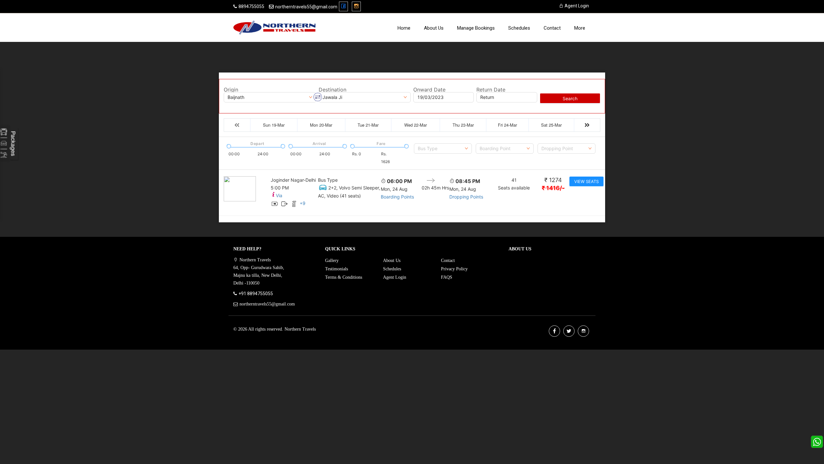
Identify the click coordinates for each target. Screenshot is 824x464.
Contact (552, 28)
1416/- (553, 188)
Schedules (519, 28)
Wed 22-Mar (415, 125)
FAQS (446, 277)
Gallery (332, 260)
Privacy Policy (454, 268)
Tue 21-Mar (368, 125)
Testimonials (336, 268)
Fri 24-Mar (507, 125)
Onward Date (429, 89)
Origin (231, 89)
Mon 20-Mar (321, 125)
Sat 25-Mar (551, 125)
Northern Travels (300, 329)
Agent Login (576, 5)
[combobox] (443, 148)
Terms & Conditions (343, 277)
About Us (434, 28)
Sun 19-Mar (274, 125)
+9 (302, 203)
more (579, 28)
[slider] (228, 145)
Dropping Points (466, 196)
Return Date (490, 89)
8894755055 (251, 6)
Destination (332, 89)
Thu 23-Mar (463, 125)
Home (404, 28)
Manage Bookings (476, 28)
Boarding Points (397, 196)
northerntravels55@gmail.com (306, 6)
